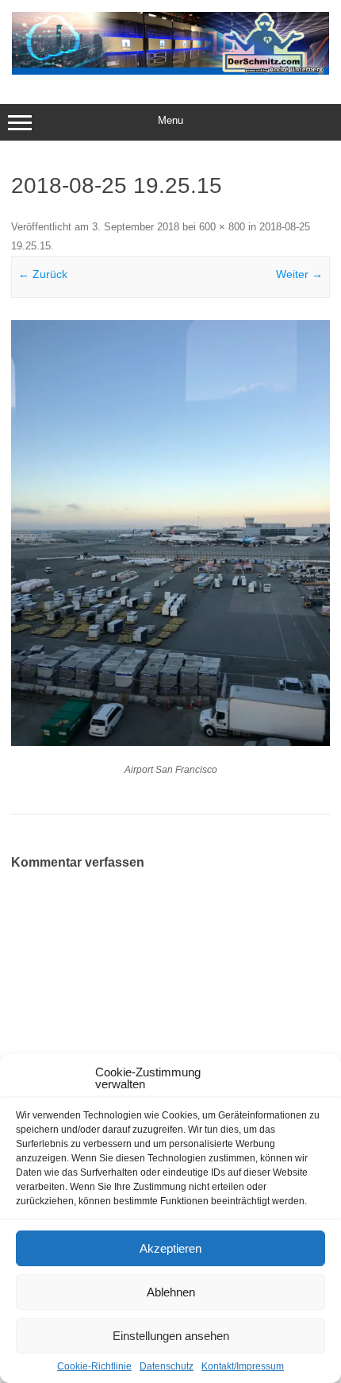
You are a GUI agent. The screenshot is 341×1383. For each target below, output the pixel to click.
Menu (170, 120)
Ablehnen (171, 1292)
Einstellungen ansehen (171, 1335)
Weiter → (299, 274)
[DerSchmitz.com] (170, 70)
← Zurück (42, 274)
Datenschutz (166, 1366)
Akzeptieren (170, 1248)
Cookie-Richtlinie (94, 1366)
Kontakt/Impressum (242, 1366)
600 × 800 (222, 227)
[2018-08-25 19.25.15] (170, 533)
